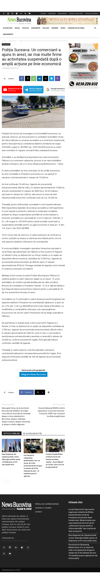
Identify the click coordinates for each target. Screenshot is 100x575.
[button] (95, 28)
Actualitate (7, 28)
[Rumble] (12, 13)
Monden (55, 28)
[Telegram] (17, 13)
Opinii (63, 28)
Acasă (4, 41)
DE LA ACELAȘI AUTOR (32, 433)
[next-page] (7, 481)
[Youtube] (30, 13)
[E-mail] (45, 78)
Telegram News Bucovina (33, 374)
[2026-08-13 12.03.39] (83, 88)
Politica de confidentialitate (47, 504)
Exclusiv (46, 28)
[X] (25, 13)
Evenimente (35, 28)
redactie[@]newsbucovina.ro (14, 540)
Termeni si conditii (43, 508)
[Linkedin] (39, 78)
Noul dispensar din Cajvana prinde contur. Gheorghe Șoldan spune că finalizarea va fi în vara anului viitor (11, 459)
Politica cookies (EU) (76, 13)
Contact (43, 13)
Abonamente (62, 13)
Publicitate (52, 13)
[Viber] (57, 78)
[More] (48, 392)
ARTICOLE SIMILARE (11, 433)
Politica (25, 28)
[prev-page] (3, 481)
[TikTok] (21, 13)
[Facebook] (4, 13)
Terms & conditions (91, 13)
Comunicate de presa (76, 28)
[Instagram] (8, 13)
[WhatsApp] (33, 78)
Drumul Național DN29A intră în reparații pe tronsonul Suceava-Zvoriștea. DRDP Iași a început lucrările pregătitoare (51, 412)
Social (17, 28)
